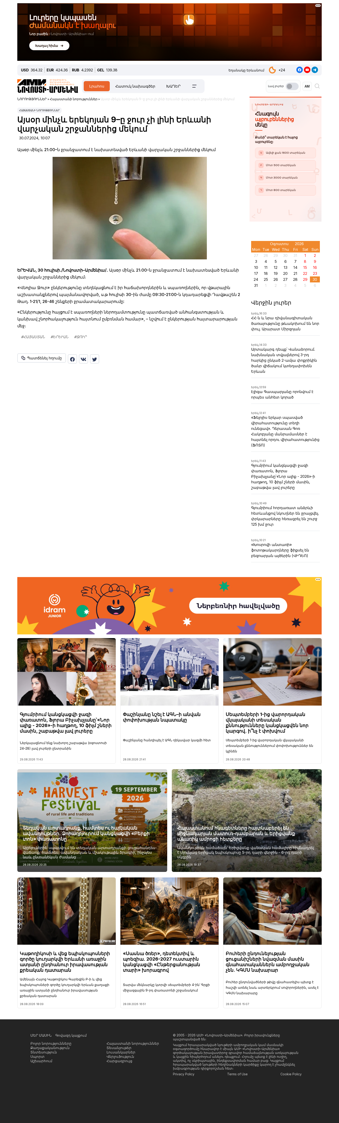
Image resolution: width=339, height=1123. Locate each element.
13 (285, 267)
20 (285, 273)
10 (256, 267)
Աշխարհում (41, 1061)
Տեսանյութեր (119, 1048)
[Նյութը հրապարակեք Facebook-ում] (72, 359)
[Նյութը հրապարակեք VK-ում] (83, 359)
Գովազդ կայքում (71, 1035)
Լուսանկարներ (121, 1052)
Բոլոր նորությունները (50, 1043)
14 (295, 267)
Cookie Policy (291, 1074)
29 (305, 279)
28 (295, 279)
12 (275, 267)
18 (266, 273)
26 (276, 279)
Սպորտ (37, 1056)
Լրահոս (96, 86)
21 (295, 273)
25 (266, 279)
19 (276, 273)
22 (305, 273)
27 (285, 279)
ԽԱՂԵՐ (173, 86)
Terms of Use (237, 1074)
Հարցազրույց (119, 1061)
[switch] (292, 86)
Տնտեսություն (43, 1052)
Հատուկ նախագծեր (135, 86)
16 (315, 267)
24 (256, 279)
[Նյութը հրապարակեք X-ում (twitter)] (94, 359)
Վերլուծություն (120, 1056)
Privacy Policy (183, 1074)
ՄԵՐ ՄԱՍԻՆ (41, 1035)
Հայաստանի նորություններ (39, 110)
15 (305, 267)
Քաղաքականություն (50, 1048)
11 (266, 267)
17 (256, 273)
